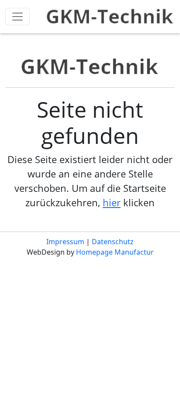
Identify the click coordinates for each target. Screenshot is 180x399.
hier (112, 202)
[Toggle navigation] (17, 16)
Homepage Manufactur (115, 252)
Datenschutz (113, 241)
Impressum (65, 241)
